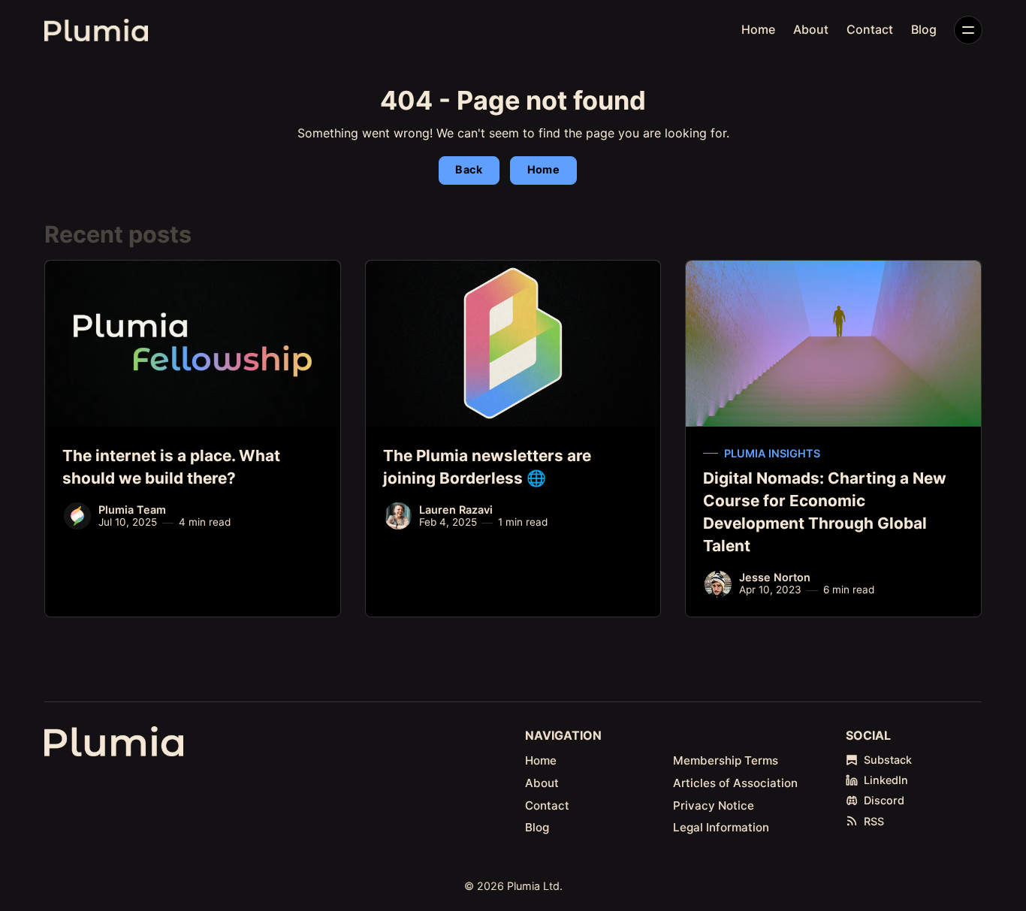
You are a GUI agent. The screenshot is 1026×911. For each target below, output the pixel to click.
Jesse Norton (774, 577)
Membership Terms (725, 760)
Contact (869, 29)
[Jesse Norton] (718, 584)
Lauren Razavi (456, 509)
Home (758, 29)
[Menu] (968, 30)
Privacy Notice (713, 805)
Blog (924, 29)
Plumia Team (132, 509)
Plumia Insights (772, 453)
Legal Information (721, 827)
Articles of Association (735, 783)
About (810, 29)
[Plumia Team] (77, 516)
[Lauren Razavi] (398, 516)
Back (468, 169)
